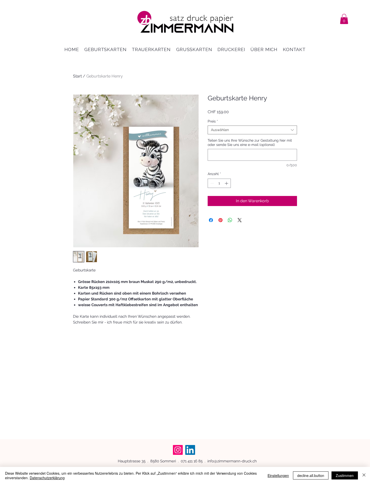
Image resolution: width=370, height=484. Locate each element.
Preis (213, 121)
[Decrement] (211, 183)
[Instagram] (178, 450)
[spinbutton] (219, 183)
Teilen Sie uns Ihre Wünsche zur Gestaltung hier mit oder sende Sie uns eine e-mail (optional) (250, 142)
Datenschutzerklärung (47, 477)
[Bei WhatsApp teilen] (230, 220)
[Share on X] (240, 220)
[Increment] (227, 183)
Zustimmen (345, 475)
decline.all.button (310, 475)
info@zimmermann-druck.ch (232, 461)
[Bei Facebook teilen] (211, 220)
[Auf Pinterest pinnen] (220, 220)
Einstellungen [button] (278, 475)
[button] (344, 19)
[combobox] (252, 130)
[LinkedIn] (190, 450)
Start (77, 76)
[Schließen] (364, 475)
